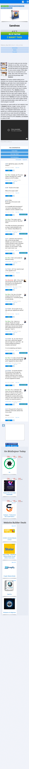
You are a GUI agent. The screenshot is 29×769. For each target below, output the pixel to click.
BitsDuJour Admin (8, 286)
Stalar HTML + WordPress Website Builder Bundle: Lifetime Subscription (9, 556)
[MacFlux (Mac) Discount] (9, 585)
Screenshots (14, 48)
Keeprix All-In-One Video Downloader (9, 493)
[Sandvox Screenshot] (4, 64)
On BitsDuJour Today (15, 451)
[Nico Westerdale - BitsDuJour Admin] (25, 281)
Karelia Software (4, 6)
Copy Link (17, 167)
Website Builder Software (6, 8)
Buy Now (14, 34)
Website (14, 50)
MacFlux (9, 594)
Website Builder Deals (15, 522)
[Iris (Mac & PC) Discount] (9, 463)
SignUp (15, 446)
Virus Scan (14, 52)
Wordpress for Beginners (9, 612)
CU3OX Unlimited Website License (9, 538)
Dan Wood (8, 175)
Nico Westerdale (9, 280)
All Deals (11, 6)
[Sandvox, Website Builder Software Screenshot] (4, 74)
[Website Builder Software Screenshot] (4, 69)
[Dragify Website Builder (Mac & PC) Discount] (9, 566)
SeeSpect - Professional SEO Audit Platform (9, 515)
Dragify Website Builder (9, 576)
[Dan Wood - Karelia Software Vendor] (25, 176)
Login (8, 446)
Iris (9, 472)
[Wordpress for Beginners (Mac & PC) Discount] (9, 603)
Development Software (19, 6)
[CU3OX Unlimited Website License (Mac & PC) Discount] (9, 530)
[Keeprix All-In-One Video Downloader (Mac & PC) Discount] (9, 485)
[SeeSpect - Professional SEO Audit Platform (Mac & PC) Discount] (9, 507)
